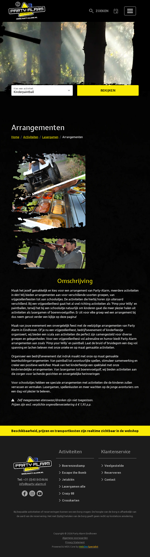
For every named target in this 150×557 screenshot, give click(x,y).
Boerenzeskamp (73, 465)
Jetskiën (67, 479)
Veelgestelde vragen (112, 466)
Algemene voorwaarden (75, 538)
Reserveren (112, 472)
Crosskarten (70, 500)
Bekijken (108, 90)
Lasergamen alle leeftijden (72, 487)
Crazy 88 (67, 493)
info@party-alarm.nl (32, 484)
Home (15, 137)
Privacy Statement (75, 542)
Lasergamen (50, 137)
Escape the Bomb (73, 472)
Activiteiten (30, 137)
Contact (109, 479)
